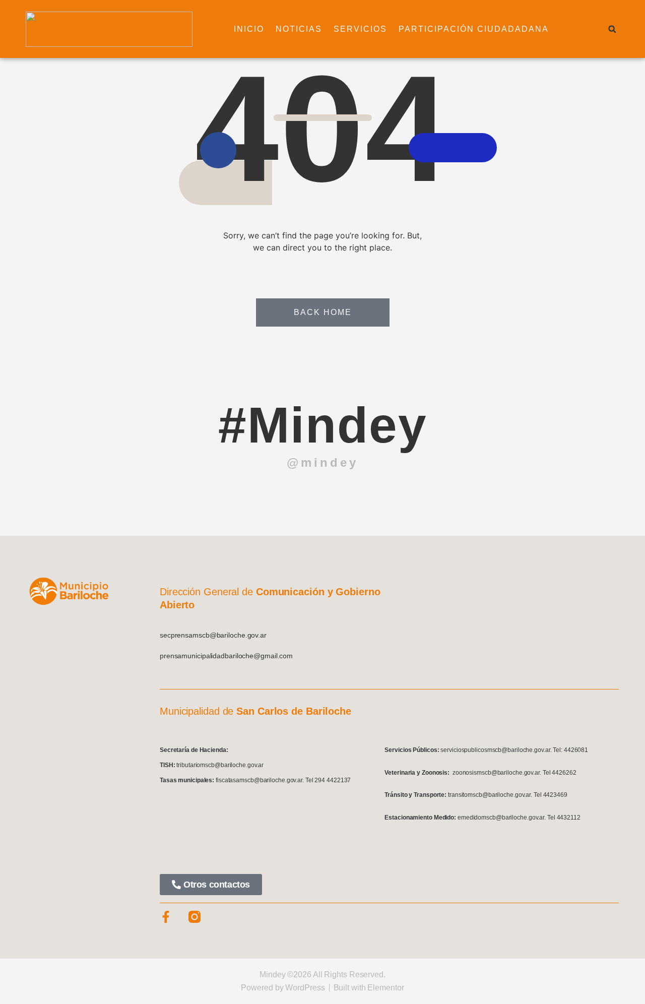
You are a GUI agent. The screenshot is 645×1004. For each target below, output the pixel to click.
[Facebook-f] (166, 917)
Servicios (360, 29)
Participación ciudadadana (474, 29)
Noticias (299, 29)
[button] (612, 29)
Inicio (249, 29)
